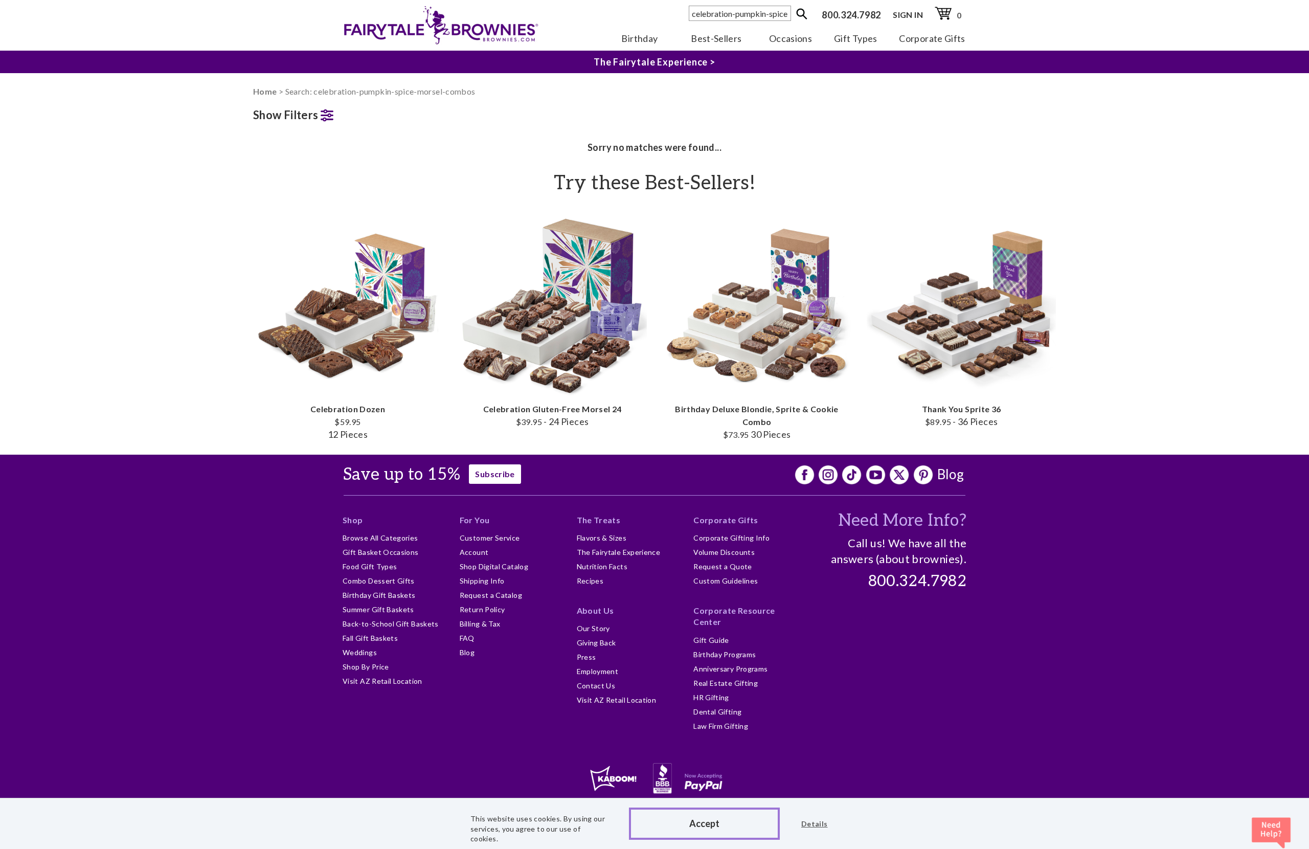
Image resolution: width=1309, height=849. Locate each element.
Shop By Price (366, 666)
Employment (598, 671)
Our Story (593, 628)
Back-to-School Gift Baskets (391, 623)
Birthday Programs (724, 654)
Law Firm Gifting (720, 726)
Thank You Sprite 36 (961, 415)
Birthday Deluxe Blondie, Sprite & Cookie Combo (756, 421)
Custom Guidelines (725, 580)
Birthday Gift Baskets (379, 595)
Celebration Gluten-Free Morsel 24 (552, 415)
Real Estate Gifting (725, 683)
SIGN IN (908, 14)
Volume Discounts (724, 552)
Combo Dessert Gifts (379, 580)
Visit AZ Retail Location (382, 681)
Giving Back (596, 642)
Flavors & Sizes (601, 537)
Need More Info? (902, 520)
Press (586, 657)
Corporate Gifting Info (731, 537)
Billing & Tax (480, 623)
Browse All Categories (380, 537)
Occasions (790, 38)
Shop (353, 520)
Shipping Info (482, 580)
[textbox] (740, 13)
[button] (347, 112)
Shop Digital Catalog (494, 566)
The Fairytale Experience (619, 552)
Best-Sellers (716, 38)
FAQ (467, 638)
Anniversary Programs (730, 668)
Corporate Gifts (932, 38)
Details (814, 823)
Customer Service (490, 537)
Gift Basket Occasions (381, 552)
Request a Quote (722, 566)
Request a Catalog (491, 595)
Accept (704, 823)
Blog (950, 474)
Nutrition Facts (602, 566)
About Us (595, 610)
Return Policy (482, 609)
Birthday (639, 38)
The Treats (599, 520)
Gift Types (855, 38)
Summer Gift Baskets (378, 609)
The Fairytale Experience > (654, 62)
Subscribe (494, 474)
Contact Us (596, 685)
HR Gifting (711, 697)
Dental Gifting (717, 711)
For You (475, 520)
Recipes (590, 580)
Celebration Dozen (347, 421)
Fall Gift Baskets (370, 638)
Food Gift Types (370, 566)
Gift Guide (711, 640)
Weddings (360, 652)
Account (474, 552)
